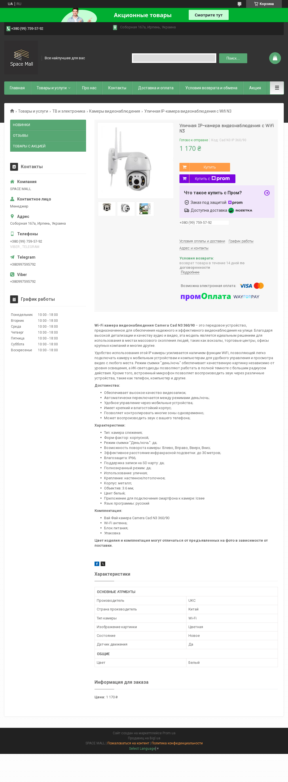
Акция (255, 88)
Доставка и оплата (156, 88)
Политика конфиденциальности (177, 743)
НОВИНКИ (21, 125)
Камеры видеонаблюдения (114, 111)
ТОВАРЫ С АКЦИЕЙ (29, 146)
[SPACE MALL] (21, 57)
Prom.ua (169, 733)
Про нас (89, 88)
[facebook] (96, 565)
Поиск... (233, 58)
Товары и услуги (52, 88)
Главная (17, 88)
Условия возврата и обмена (211, 88)
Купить (210, 167)
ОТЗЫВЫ (20, 135)
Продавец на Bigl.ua (144, 738)
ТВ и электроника (68, 111)
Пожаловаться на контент (128, 743)
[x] (103, 565)
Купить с (202, 178)
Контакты (117, 88)
